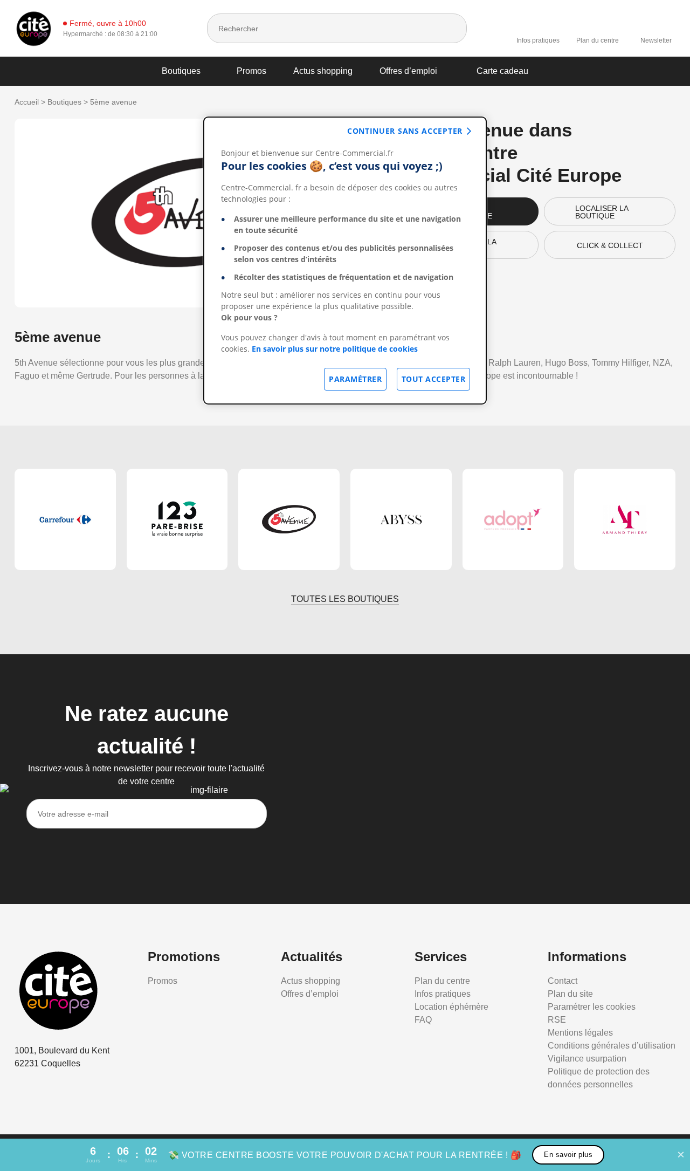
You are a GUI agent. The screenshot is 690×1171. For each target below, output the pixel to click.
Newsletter (656, 40)
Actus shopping (323, 71)
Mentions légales (580, 1032)
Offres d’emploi (408, 71)
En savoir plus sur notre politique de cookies (335, 349)
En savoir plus (568, 1155)
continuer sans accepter (405, 131)
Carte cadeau (502, 71)
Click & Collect (610, 245)
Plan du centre (597, 40)
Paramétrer (355, 379)
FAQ (423, 1019)
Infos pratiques (538, 40)
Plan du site (570, 993)
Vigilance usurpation (587, 1058)
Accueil (27, 102)
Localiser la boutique (602, 212)
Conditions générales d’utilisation (611, 1045)
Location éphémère (451, 1006)
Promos (251, 71)
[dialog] (345, 260)
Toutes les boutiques (345, 599)
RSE (557, 1019)
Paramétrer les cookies (592, 1006)
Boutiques (181, 71)
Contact (562, 980)
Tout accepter (434, 379)
